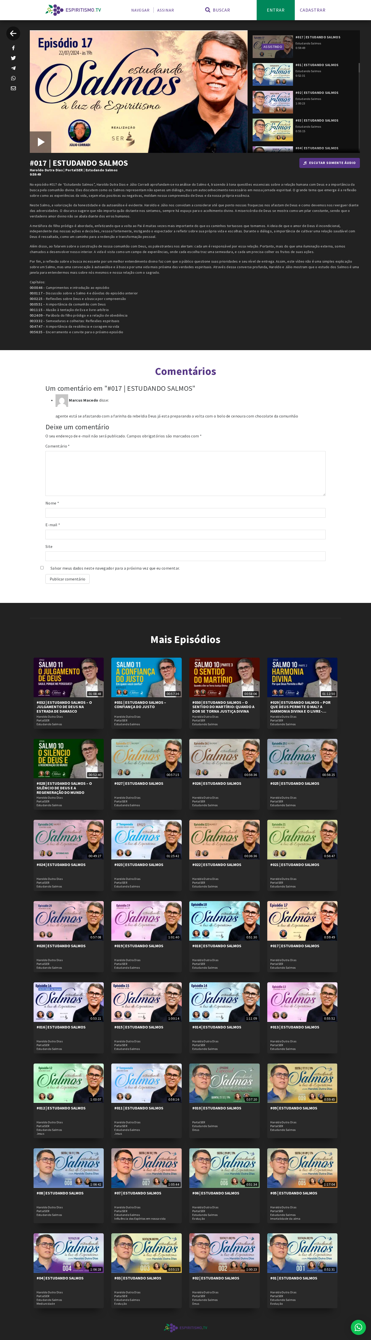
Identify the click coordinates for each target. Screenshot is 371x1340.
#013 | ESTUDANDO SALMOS (294, 1026)
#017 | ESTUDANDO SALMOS (294, 945)
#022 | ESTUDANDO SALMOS (216, 864)
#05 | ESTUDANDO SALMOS (293, 1192)
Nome (52, 503)
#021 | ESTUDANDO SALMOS (294, 864)
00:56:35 (36, 332)
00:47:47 (36, 326)
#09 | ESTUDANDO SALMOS (293, 1107)
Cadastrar (313, 10)
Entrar (276, 10)
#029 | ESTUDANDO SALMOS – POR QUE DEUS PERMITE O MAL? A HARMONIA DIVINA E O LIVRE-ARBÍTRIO (300, 709)
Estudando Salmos (102, 170)
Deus (195, 1129)
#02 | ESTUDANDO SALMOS (215, 1277)
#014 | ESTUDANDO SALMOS (216, 1026)
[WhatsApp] (13, 78)
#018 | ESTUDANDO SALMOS (216, 945)
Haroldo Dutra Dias (46, 170)
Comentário (57, 446)
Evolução (198, 1218)
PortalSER (74, 170)
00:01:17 (36, 293)
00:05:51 (36, 304)
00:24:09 (36, 315)
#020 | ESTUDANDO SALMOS (61, 945)
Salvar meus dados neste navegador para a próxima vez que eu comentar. (115, 568)
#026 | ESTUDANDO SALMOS (216, 783)
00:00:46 (36, 287)
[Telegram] (13, 68)
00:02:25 (36, 298)
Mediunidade (46, 1303)
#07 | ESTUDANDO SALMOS (137, 1192)
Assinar (165, 10)
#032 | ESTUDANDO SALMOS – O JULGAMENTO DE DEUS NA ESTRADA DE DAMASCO (64, 707)
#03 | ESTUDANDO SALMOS (137, 1277)
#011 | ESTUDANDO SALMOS (138, 1107)
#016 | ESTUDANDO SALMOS (61, 1026)
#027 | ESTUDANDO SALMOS (138, 783)
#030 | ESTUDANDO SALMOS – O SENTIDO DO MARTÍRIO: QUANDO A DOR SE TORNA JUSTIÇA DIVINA (223, 707)
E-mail (52, 524)
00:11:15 (36, 310)
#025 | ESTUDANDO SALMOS (294, 783)
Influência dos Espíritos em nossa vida (140, 1218)
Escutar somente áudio (332, 162)
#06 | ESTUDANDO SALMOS (215, 1192)
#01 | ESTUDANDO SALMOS (293, 1277)
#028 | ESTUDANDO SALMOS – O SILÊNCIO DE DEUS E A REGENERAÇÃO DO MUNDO (64, 788)
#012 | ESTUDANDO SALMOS (61, 1107)
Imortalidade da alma (285, 1218)
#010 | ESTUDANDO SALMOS (216, 1107)
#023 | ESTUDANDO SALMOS (138, 864)
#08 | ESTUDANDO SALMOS (60, 1192)
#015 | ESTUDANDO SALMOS (138, 1026)
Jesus (40, 1133)
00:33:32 (36, 321)
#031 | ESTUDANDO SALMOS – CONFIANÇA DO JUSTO (140, 704)
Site (48, 546)
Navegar (140, 10)
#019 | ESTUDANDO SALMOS (138, 945)
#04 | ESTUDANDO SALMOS (60, 1277)
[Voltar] (13, 33)
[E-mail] (13, 88)
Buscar (220, 10)
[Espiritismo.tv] (73, 10)
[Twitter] (13, 58)
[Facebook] (13, 48)
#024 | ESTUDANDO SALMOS (61, 864)
